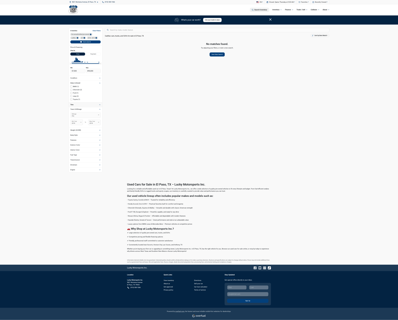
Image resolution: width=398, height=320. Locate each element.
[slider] (70, 63)
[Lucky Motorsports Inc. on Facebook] (254, 268)
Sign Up (247, 301)
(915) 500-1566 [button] (110, 2)
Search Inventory (260, 10)
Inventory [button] (275, 10)
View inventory (169, 280)
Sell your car (198, 284)
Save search (87, 42)
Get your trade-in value (212, 20)
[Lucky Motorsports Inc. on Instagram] (263, 268)
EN (261, 2)
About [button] (325, 10)
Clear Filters (97, 31)
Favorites (304, 2)
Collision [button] (314, 10)
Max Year (92, 121)
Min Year (74, 121)
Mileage (74, 114)
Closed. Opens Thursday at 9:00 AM (281, 2)
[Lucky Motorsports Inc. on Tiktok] (268, 268)
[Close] (270, 19)
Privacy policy (168, 290)
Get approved (168, 287)
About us (167, 284)
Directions (197, 280)
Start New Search (217, 54)
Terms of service (200, 290)
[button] (85, 2)
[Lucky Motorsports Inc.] (73, 10)
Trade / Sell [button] (301, 10)
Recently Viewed (320, 2)
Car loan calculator (200, 287)
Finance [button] (288, 10)
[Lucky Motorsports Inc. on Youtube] (259, 268)
